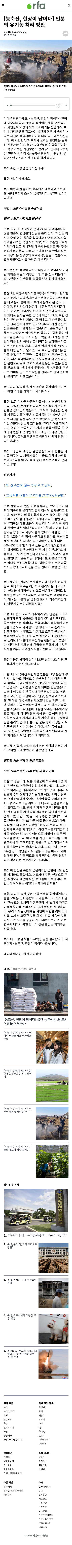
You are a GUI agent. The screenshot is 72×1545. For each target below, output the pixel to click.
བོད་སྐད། (42, 1431)
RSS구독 (8, 1494)
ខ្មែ (40, 1427)
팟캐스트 (43, 1461)
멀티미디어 (9, 1427)
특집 (6, 1423)
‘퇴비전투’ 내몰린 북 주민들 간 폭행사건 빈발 (34, 495)
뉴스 (6, 1407)
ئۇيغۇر (41, 1435)
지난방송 (8, 1465)
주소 (41, 1490)
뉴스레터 (8, 1486)
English (42, 1443)
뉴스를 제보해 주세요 (13, 1490)
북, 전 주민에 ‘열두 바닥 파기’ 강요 (28, 485)
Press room (45, 1522)
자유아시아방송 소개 (13, 1439)
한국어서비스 (45, 1486)
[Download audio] (65, 105)
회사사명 (43, 1506)
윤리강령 (43, 1494)
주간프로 (8, 1419)
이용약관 (43, 1502)
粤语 (41, 1411)
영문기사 (8, 1435)
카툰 (6, 1431)
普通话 (42, 1407)
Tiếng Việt (43, 1439)
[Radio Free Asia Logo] (36, 5)
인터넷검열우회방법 (13, 1473)
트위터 (42, 1469)
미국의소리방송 (46, 1518)
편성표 (7, 1457)
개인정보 (43, 1498)
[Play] (8, 105)
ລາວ (41, 1423)
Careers (43, 1526)
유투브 (42, 1457)
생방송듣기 (9, 1461)
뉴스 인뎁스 (9, 1411)
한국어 (42, 1419)
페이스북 (43, 1465)
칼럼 (6, 1415)
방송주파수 (9, 1469)
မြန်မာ (41, 1415)
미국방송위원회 (46, 1514)
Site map (43, 1510)
